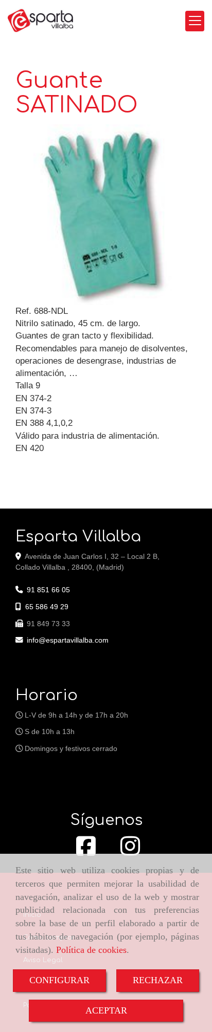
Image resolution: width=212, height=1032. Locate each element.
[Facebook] (86, 852)
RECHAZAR (158, 980)
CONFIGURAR (59, 980)
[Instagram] (130, 852)
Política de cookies (91, 950)
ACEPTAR (106, 1010)
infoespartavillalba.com (68, 640)
